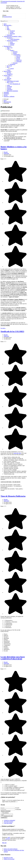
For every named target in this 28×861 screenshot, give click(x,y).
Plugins (15, 53)
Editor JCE (19, 60)
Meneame (12, 33)
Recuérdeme (5, 812)
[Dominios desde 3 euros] (7, 16)
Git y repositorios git (15, 84)
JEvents (18, 58)
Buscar (2, 21)
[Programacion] (11, 46)
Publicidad (9, 35)
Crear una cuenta (8, 823)
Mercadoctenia (7, 25)
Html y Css (9, 47)
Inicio (5, 24)
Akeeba (18, 57)
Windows (12, 43)
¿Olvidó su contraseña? (9, 820)
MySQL (9, 72)
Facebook (12, 30)
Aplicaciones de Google (13, 81)
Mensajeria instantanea (12, 90)
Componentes (16, 54)
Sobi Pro (18, 56)
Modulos (15, 63)
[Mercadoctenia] (11, 25)
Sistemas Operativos (12, 40)
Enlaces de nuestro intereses (10, 849)
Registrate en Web (8, 857)
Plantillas (15, 51)
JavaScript (9, 65)
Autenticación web (8, 816)
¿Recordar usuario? (8, 821)
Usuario (17, 808)
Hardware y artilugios (9, 96)
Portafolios (6, 93)
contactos (7, 838)
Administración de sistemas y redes (12, 36)
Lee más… (3, 328)
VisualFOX (10, 74)
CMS (8, 49)
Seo (8, 26)
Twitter (11, 32)
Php (8, 67)
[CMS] (10, 49)
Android (12, 44)
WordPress (12, 64)
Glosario (9, 88)
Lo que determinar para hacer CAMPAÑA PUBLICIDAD (13, 658)
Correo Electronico (14, 39)
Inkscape (9, 78)
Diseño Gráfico (7, 75)
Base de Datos (7, 71)
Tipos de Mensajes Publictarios (13, 496)
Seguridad (6, 92)
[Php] (9, 67)
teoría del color (17, 453)
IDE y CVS (10, 82)
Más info (4, 842)
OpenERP (9, 86)
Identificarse (4, 817)
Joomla (11, 50)
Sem (8, 28)
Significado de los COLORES (12, 331)
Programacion (7, 46)
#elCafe (6, 95)
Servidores (9, 37)
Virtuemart (18, 61)
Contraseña (18, 809)
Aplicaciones (7, 79)
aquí (9, 837)
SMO (8, 29)
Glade (8, 85)
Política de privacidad (9, 859)
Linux (11, 42)
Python (8, 70)
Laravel (12, 68)
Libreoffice (9, 89)
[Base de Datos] (11, 71)
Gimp (8, 77)
